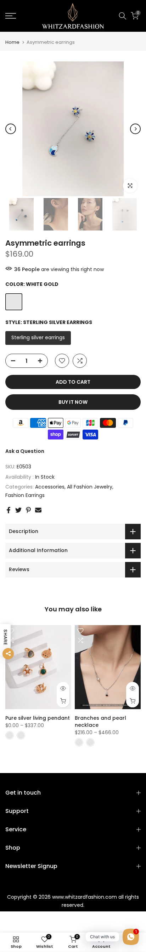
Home (12, 42)
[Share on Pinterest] (28, 510)
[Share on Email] (38, 510)
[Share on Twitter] (18, 510)
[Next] (135, 129)
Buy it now (73, 402)
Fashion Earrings (25, 495)
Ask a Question (24, 451)
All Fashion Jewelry (89, 486)
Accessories (49, 486)
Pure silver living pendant (37, 718)
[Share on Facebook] (8, 510)
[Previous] (10, 129)
